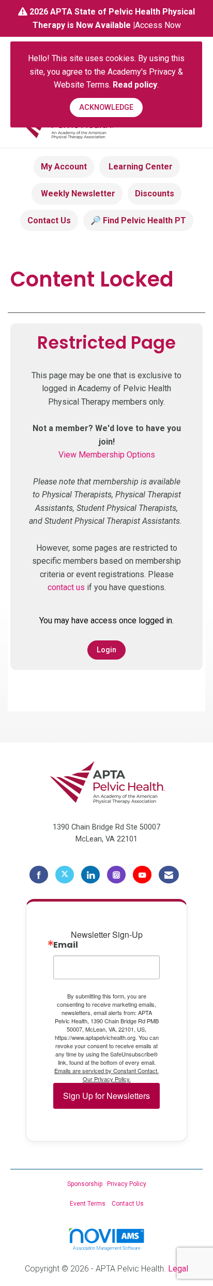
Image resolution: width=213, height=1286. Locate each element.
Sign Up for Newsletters (106, 1096)
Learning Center (139, 167)
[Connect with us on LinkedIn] (90, 874)
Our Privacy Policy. (107, 1079)
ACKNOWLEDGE (106, 107)
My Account (64, 167)
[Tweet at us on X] (64, 874)
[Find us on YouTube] (142, 874)
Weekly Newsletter (77, 193)
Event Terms (87, 1203)
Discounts (154, 193)
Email (65, 945)
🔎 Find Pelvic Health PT (138, 220)
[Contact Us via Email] (169, 874)
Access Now (158, 25)
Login (106, 650)
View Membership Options (106, 455)
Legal (178, 1269)
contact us (66, 587)
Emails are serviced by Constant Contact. (106, 1070)
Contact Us (49, 220)
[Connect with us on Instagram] (116, 874)
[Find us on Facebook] (38, 874)
